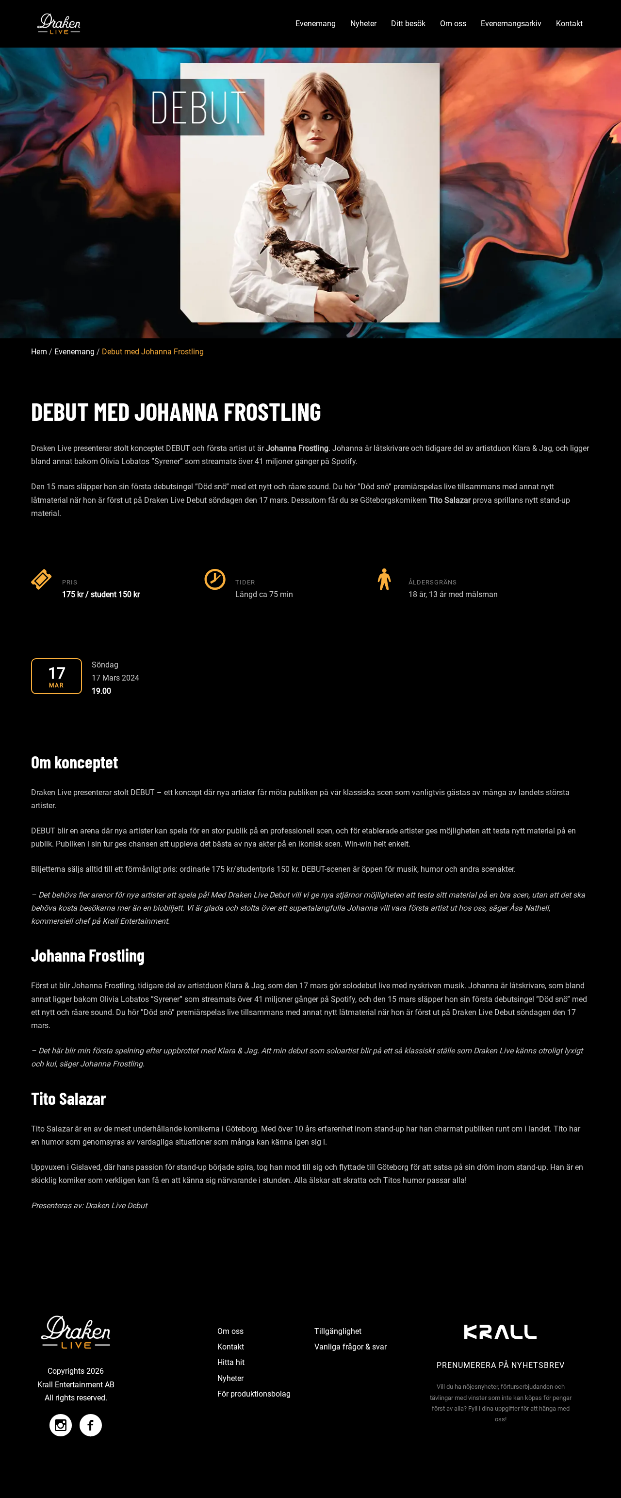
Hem (39, 352)
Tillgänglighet (337, 1331)
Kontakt (569, 23)
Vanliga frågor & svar (350, 1346)
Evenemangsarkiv (511, 23)
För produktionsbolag (254, 1393)
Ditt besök (408, 23)
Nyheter (363, 23)
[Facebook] (88, 1420)
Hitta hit (231, 1362)
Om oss (453, 23)
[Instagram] (60, 1420)
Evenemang (315, 23)
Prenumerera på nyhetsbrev (501, 1365)
